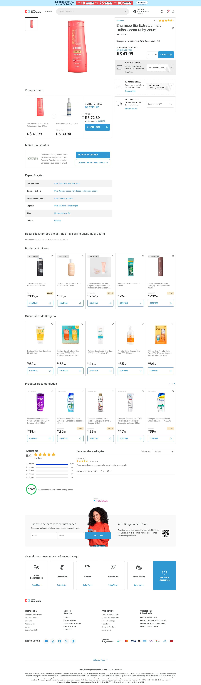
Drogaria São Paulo (124, 50)
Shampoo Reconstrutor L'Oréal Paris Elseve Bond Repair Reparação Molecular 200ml (130, 421)
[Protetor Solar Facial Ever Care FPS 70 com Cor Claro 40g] (100, 334)
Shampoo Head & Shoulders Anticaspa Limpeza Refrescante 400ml (70, 421)
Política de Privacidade (148, 617)
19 (31, 431)
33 (91, 431)
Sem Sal (67, 213)
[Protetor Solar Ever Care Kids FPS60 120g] (40, 334)
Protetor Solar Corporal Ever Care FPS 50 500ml (129, 352)
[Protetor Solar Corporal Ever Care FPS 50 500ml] (130, 334)
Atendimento (108, 611)
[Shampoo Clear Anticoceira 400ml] (130, 267)
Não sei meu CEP (131, 108)
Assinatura (68, 629)
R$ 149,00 (31, 293)
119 (32, 296)
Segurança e (146, 612)
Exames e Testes (70, 620)
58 (61, 296)
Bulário (27, 627)
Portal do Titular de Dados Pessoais (153, 620)
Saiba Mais (129, 72)
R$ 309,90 (91, 293)
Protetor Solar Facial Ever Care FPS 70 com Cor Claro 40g (99, 352)
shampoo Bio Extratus (88, 155)
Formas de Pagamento (110, 618)
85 (122, 364)
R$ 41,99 (34, 134)
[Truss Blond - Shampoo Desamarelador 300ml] (40, 267)
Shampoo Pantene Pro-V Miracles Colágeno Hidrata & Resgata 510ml (99, 421)
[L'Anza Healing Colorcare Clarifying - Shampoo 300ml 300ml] (161, 267)
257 (92, 296)
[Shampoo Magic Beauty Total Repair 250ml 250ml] (70, 267)
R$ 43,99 (90, 428)
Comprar (164, 55)
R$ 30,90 (63, 134)
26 (122, 296)
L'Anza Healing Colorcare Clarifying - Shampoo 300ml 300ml (159, 285)
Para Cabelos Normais (63, 198)
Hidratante (58, 213)
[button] (31, 23)
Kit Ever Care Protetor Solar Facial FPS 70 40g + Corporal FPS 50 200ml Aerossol (159, 353)
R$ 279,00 (151, 293)
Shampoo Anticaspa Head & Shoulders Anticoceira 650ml (159, 420)
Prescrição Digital (70, 626)
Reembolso (106, 624)
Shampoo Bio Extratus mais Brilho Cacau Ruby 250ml (38, 124)
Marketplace (106, 630)
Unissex (57, 221)
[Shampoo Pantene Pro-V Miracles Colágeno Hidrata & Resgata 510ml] (100, 402)
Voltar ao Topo (99, 660)
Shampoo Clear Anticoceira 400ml (128, 284)
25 (61, 431)
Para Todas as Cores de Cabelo (67, 183)
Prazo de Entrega (108, 621)
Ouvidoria (28, 621)
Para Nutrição (72, 206)
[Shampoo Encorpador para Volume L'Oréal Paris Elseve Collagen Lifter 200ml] (40, 402)
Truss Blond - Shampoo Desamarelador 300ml (36, 284)
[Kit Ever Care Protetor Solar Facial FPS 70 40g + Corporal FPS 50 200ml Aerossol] (161, 334)
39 (152, 431)
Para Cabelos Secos (62, 191)
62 (31, 364)
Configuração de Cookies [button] (149, 626)
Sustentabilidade (31, 630)
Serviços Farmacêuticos (72, 623)
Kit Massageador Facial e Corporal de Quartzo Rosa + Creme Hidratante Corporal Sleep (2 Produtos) (98, 285)
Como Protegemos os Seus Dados (152, 623)
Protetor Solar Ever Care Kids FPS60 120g (39, 352)
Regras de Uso (130, 91)
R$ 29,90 (60, 428)
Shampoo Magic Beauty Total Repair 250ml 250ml (69, 284)
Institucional (31, 611)
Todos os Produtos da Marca (91, 162)
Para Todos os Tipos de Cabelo (84, 191)
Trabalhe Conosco (31, 618)
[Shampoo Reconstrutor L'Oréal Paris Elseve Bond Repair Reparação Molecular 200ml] (130, 402)
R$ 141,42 (60, 130)
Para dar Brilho (60, 206)
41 (91, 364)
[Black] (100, 3)
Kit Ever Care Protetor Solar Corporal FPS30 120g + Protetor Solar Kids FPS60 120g (68, 353)
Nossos (68, 612)
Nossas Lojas (30, 624)
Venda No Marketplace (33, 615)
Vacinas (66, 617)
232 (153, 296)
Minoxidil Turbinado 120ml (67, 123)
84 (152, 364)
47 (122, 431)
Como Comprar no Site (110, 615)
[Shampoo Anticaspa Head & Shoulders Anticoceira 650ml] (161, 402)
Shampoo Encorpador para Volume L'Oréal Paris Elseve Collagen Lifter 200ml (38, 421)
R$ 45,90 (151, 428)
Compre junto (93, 127)
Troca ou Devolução (109, 627)
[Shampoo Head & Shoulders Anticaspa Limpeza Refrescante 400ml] (70, 402)
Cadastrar (98, 536)
